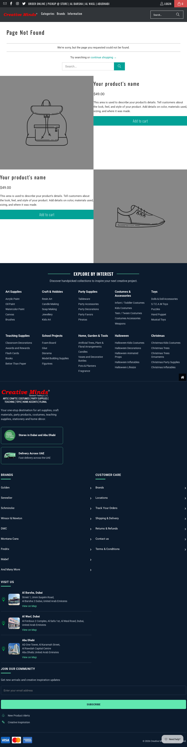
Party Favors (85, 314)
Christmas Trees (160, 348)
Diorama (47, 353)
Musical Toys (158, 319)
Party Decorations (88, 309)
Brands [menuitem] (61, 13)
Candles (82, 351)
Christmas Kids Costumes (165, 342)
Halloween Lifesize (125, 367)
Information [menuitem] (75, 13)
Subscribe (93, 704)
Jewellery (47, 314)
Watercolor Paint (14, 309)
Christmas (158, 335)
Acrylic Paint (12, 298)
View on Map (29, 606)
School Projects (52, 335)
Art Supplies (13, 291)
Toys (154, 291)
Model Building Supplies (55, 358)
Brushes (10, 319)
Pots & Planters (87, 365)
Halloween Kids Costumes (129, 342)
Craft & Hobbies (52, 291)
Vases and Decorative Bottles (90, 358)
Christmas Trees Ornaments (160, 355)
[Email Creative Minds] (5, 4)
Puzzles (155, 309)
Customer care (108, 475)
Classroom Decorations (18, 342)
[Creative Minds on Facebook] (11, 4)
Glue (44, 348)
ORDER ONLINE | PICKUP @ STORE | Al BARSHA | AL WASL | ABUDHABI (69, 4)
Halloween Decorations (128, 348)
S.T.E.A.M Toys (159, 304)
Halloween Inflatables (127, 362)
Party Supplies (87, 291)
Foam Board (49, 342)
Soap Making (49, 309)
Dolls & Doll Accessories (164, 298)
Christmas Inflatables (163, 367)
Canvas (9, 314)
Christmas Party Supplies (165, 362)
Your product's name (117, 83)
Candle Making (50, 304)
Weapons (120, 323)
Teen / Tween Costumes (128, 313)
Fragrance (84, 370)
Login (167, 4)
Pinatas (82, 319)
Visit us (7, 582)
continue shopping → (104, 57)
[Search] (177, 15)
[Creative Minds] (20, 15)
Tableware (84, 298)
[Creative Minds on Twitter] (24, 4)
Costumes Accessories (127, 318)
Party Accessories (88, 304)
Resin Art (47, 298)
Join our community (18, 669)
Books (9, 358)
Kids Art (46, 319)
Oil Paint (10, 304)
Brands (7, 475)
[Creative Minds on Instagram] (17, 4)
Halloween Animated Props (126, 355)
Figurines (47, 363)
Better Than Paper (15, 363)
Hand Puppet (158, 314)
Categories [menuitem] (47, 13)
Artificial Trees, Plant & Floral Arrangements (91, 344)
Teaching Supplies (17, 335)
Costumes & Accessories (123, 293)
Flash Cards (12, 353)
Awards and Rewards (17, 348)
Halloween (122, 335)
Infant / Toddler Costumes (129, 302)
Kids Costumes (123, 308)
